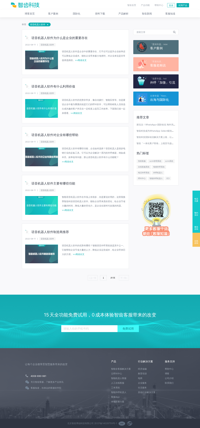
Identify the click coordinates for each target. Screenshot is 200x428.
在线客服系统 (143, 167)
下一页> (123, 278)
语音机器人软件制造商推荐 (50, 232)
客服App (115, 397)
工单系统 (115, 387)
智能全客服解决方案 (121, 368)
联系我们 (169, 383)
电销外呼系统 (159, 167)
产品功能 (145, 5)
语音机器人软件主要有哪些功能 (53, 183)
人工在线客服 (117, 383)
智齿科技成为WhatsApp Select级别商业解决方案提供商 (164, 130)
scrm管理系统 (155, 161)
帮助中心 (159, 5)
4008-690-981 (38, 376)
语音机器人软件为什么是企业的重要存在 (59, 38)
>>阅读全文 (81, 60)
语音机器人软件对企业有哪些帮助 (54, 135)
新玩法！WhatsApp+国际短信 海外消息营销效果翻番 (163, 124)
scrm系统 (169, 161)
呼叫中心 (142, 178)
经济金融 (142, 368)
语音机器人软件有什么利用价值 (53, 86)
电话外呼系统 (143, 172)
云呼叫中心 (116, 373)
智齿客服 (142, 161)
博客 (167, 373)
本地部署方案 (117, 401)
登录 (171, 5)
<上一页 (92, 278)
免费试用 (128, 328)
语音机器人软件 (47, 45)
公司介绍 (169, 378)
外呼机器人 (158, 172)
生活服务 (142, 387)
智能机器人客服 (118, 378)
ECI (168, 178)
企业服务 (142, 383)
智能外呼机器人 (156, 178)
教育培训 (142, 373)
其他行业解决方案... (147, 392)
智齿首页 (131, 5)
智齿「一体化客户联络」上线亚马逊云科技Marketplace (164, 143)
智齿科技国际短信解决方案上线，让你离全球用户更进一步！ (166, 137)
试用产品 (182, 5)
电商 (140, 378)
